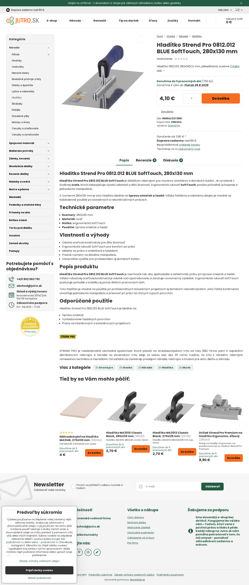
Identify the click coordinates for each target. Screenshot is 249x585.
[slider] (181, 59)
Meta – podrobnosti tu (45, 542)
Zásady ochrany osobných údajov (134, 574)
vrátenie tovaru (189, 145)
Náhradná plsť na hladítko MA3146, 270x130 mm (79, 438)
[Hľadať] (211, 21)
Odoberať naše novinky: (50, 490)
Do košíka (220, 98)
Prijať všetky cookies (39, 570)
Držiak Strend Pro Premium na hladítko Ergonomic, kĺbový (220, 434)
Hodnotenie (164, 59)
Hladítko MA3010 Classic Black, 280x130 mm (124, 434)
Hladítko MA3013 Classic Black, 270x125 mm (170, 434)
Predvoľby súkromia (100, 574)
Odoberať (212, 486)
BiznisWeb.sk (137, 579)
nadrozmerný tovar (189, 149)
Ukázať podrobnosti (39, 578)
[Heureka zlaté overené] (30, 335)
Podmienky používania (170, 574)
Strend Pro (174, 125)
